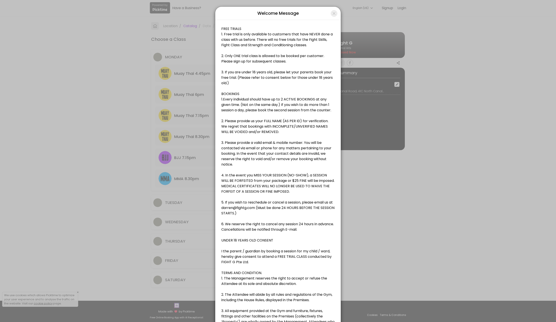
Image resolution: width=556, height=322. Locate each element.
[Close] (334, 13)
